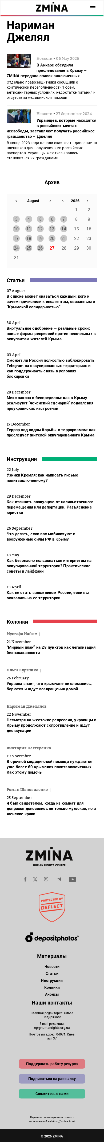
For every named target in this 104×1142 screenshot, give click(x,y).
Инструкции (22, 458)
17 (16, 238)
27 (52, 248)
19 (40, 238)
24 (16, 248)
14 (63, 228)
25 (28, 248)
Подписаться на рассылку (52, 1078)
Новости (52, 966)
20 (52, 238)
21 (63, 238)
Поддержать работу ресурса (52, 1063)
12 (40, 228)
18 (28, 238)
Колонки (17, 621)
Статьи (16, 280)
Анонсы (52, 994)
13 (52, 228)
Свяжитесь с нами (52, 1093)
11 (28, 228)
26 (40, 248)
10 (16, 228)
